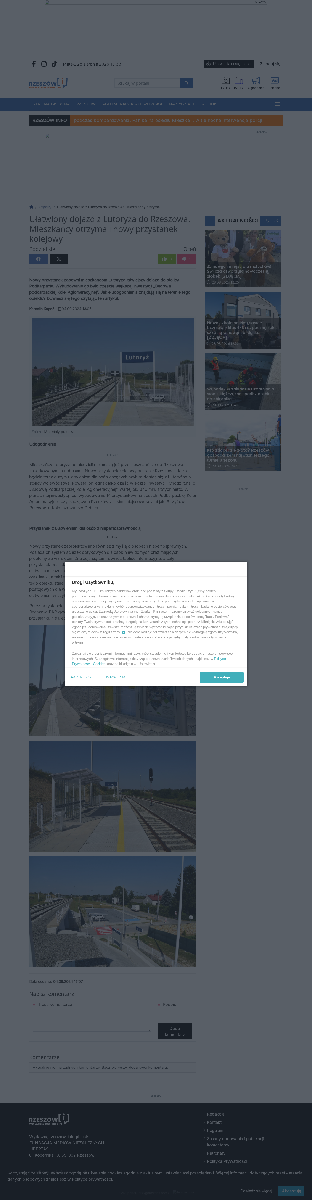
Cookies (99, 664)
